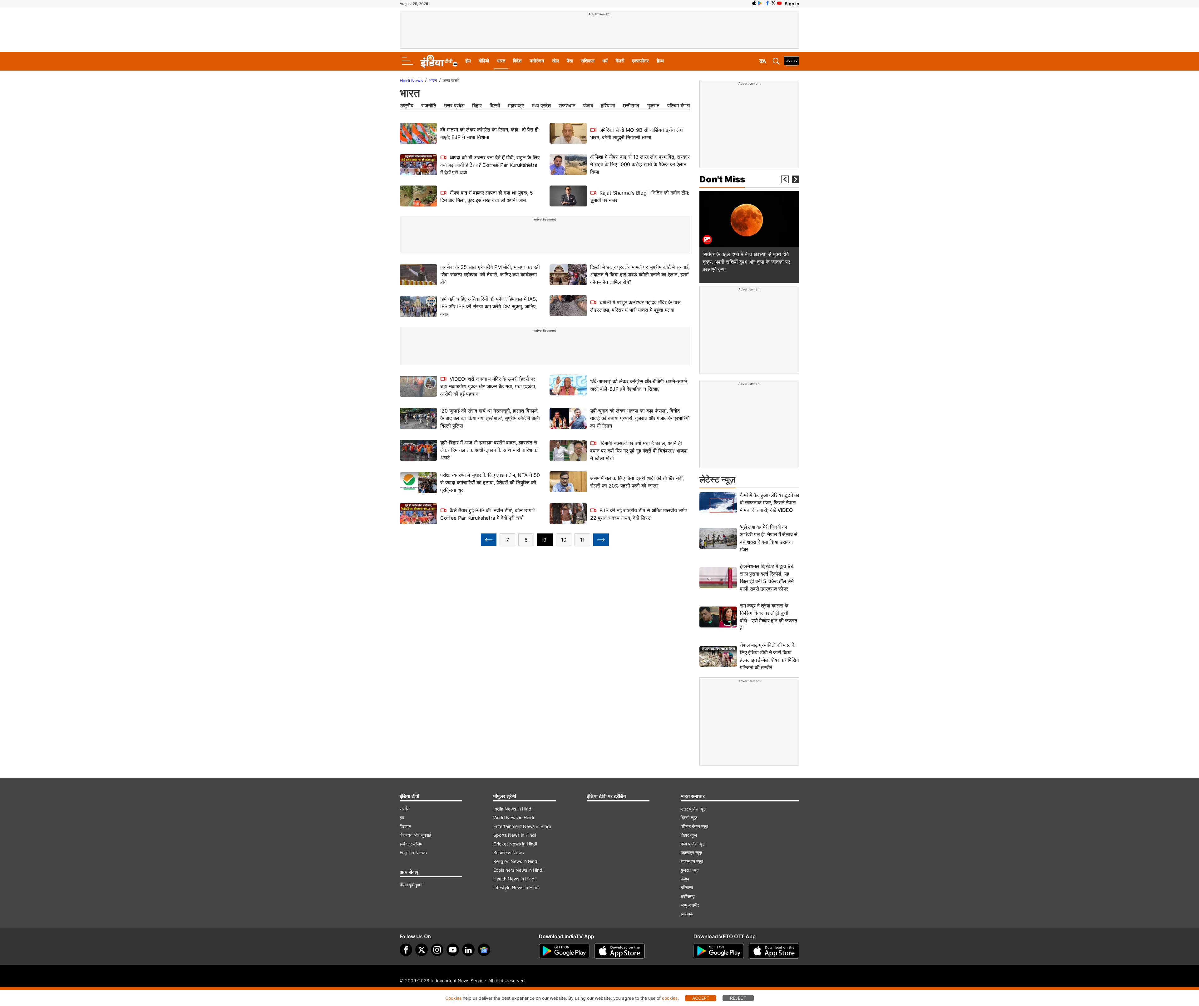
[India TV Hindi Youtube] (779, 3)
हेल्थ (660, 61)
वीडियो (484, 61)
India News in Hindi (512, 808)
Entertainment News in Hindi (522, 826)
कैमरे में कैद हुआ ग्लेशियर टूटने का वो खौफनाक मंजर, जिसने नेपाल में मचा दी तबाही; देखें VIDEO (769, 502)
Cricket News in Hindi (515, 843)
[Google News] (484, 950)
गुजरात (653, 105)
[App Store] (619, 951)
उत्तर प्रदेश (454, 105)
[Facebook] (406, 950)
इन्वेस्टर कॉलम (411, 843)
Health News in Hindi (514, 878)
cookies (670, 998)
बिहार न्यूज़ (689, 835)
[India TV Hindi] (438, 61)
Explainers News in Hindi (518, 870)
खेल (555, 61)
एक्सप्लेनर (640, 61)
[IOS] (754, 3)
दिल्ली (495, 105)
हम (402, 817)
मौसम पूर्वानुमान (411, 884)
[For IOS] (774, 951)
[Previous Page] (488, 540)
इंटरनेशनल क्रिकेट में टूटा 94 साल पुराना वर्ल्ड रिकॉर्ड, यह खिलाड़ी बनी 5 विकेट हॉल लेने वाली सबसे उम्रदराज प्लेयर (767, 577)
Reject (738, 998)
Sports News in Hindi (514, 835)
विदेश (517, 61)
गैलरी (619, 61)
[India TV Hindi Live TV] (791, 61)
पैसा (570, 61)
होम (468, 61)
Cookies (453, 998)
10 (563, 540)
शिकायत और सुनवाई (415, 835)
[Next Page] (601, 540)
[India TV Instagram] (437, 950)
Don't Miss (722, 179)
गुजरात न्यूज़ (690, 870)
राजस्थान (567, 105)
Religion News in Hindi (515, 861)
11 (582, 540)
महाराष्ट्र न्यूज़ (691, 852)
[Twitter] (421, 950)
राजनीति (428, 105)
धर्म (605, 61)
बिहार (477, 105)
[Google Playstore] (564, 951)
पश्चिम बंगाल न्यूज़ (694, 826)
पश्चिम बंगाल (678, 105)
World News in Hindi (513, 817)
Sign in (792, 3)
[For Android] (718, 951)
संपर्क (404, 808)
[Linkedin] (468, 950)
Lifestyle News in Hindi (516, 887)
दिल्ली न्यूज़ (689, 817)
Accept (700, 998)
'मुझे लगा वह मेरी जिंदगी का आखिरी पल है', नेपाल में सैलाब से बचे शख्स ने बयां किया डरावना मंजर (768, 538)
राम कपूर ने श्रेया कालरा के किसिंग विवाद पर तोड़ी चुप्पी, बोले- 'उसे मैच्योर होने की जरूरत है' (768, 616)
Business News (508, 852)
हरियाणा (608, 105)
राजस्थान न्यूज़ (692, 861)
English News (413, 852)
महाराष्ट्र (516, 105)
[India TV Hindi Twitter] (773, 3)
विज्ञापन (405, 826)
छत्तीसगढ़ (631, 105)
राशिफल (588, 61)
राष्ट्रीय (406, 105)
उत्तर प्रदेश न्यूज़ (693, 808)
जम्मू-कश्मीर (690, 905)
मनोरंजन (537, 61)
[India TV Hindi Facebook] (767, 3)
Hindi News (411, 80)
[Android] (760, 3)
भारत (501, 61)
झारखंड (687, 913)
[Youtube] (453, 950)
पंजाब (588, 105)
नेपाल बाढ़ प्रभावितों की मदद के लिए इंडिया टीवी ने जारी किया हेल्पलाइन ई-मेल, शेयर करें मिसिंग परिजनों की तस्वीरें (769, 656)
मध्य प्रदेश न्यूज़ (693, 843)
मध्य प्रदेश (541, 105)
